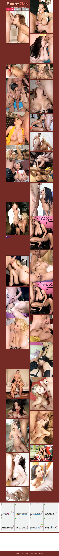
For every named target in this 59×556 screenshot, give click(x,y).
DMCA (35, 553)
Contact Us (40, 553)
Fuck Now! (25, 9)
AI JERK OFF (17, 9)
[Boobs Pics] (17, 3)
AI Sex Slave (10, 9)
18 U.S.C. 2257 (29, 553)
